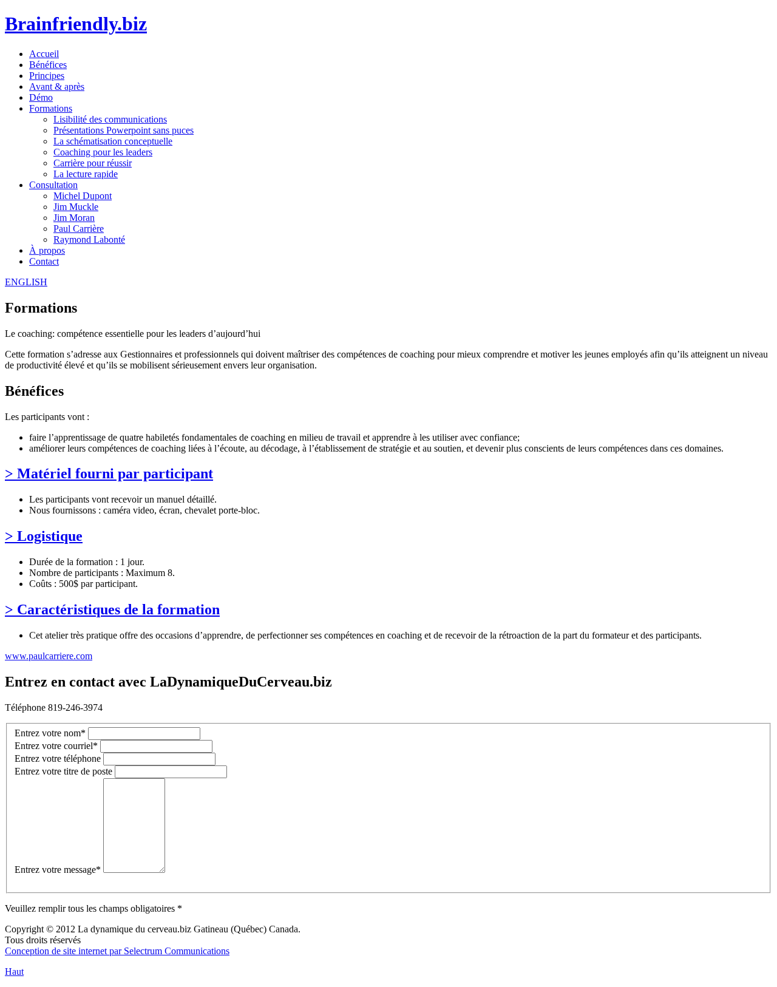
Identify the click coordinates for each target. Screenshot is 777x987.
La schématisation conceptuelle (112, 141)
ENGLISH (26, 282)
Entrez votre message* (58, 869)
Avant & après (56, 86)
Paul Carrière (78, 228)
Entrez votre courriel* (56, 746)
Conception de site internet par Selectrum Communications (117, 951)
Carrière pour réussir (92, 163)
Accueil (44, 54)
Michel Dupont (82, 196)
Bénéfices (48, 64)
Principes (46, 75)
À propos (47, 250)
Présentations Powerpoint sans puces (123, 130)
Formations (50, 108)
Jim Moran (74, 217)
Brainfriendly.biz (76, 24)
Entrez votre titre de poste (63, 771)
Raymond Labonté (89, 239)
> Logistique (44, 536)
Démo (41, 97)
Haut (14, 971)
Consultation (53, 185)
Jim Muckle (75, 207)
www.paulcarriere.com (48, 656)
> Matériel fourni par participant (109, 473)
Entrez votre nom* (50, 733)
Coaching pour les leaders (102, 152)
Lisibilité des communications (110, 119)
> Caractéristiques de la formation (112, 609)
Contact (44, 261)
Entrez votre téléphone (58, 758)
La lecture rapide (85, 174)
